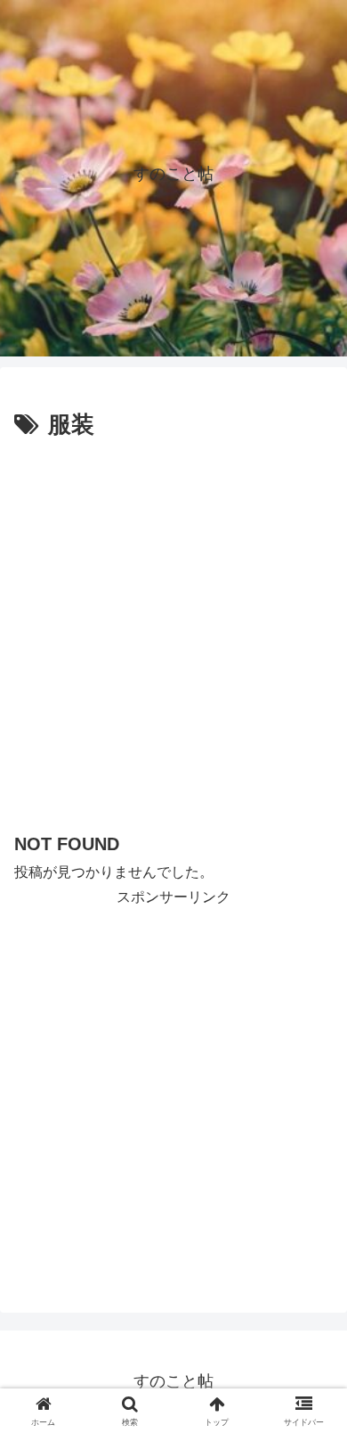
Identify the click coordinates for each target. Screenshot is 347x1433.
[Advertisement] (173, 628)
